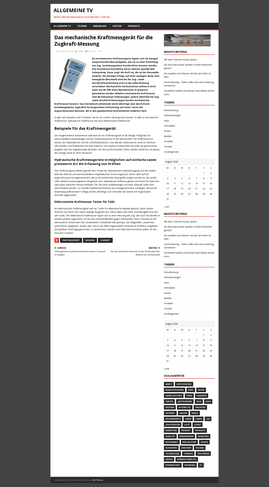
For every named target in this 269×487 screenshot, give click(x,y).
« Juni (166, 206)
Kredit (194, 413)
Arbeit (168, 384)
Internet (170, 413)
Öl (201, 465)
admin (80, 51)
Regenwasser (186, 436)
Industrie (200, 407)
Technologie (172, 453)
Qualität (170, 436)
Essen (189, 395)
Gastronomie (185, 401)
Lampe (199, 419)
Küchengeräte (173, 419)
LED (208, 419)
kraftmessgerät (71, 240)
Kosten (117, 25)
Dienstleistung (171, 110)
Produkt (186, 430)
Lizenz (197, 424)
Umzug (169, 459)
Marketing (171, 430)
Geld (198, 401)
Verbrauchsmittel (186, 459)
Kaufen (183, 413)
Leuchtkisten (172, 424)
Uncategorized (171, 151)
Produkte (134, 25)
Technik (82, 25)
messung (90, 240)
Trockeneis (203, 453)
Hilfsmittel (185, 407)
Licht (187, 424)
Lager (188, 419)
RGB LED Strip (189, 442)
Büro (190, 390)
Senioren (186, 448)
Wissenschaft (172, 465)
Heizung (169, 407)
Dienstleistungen (172, 115)
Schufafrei (171, 448)
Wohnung (189, 465)
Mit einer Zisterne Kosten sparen (180, 59)
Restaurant (171, 442)
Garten (169, 401)
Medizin (168, 136)
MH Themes (97, 480)
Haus (166, 120)
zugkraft (105, 240)
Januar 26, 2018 (66, 51)
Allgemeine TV (62, 25)
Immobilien (99, 25)
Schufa (204, 442)
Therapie (188, 453)
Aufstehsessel (184, 384)
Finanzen (202, 395)
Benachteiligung (174, 390)
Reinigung (203, 436)
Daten (201, 390)
